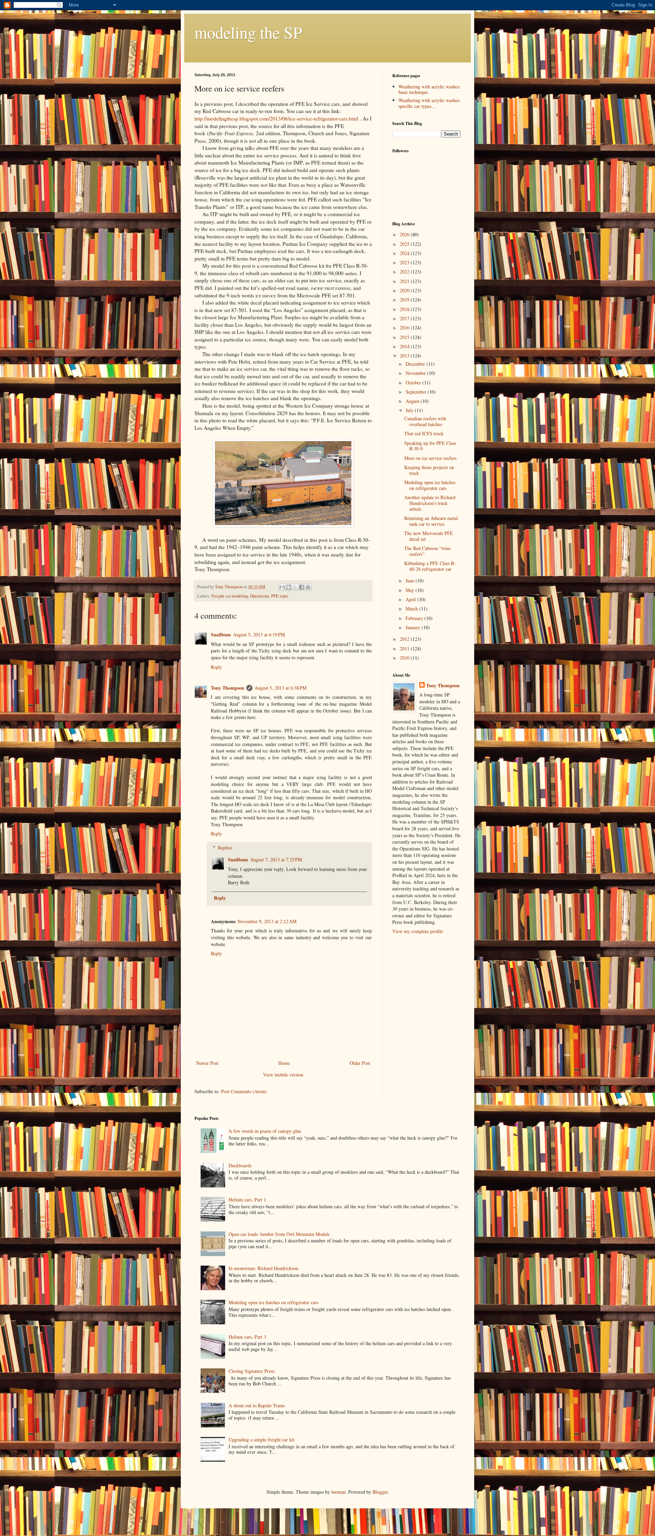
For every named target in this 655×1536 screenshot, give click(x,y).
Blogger (380, 1492)
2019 (405, 299)
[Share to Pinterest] (308, 587)
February (415, 618)
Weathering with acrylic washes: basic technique (429, 89)
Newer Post (207, 1063)
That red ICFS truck (423, 433)
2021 (405, 281)
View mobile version (283, 1074)
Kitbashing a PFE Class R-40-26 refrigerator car (429, 566)
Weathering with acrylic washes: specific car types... (429, 103)
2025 (405, 244)
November (416, 373)
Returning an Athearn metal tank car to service (431, 521)
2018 (405, 309)
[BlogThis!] (288, 587)
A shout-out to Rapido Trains (257, 1405)
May (411, 590)
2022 (405, 271)
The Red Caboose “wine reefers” (427, 551)
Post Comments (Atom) (244, 1091)
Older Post (360, 1063)
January (414, 627)
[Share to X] (295, 587)
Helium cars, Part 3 (247, 1337)
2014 (405, 346)
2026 (405, 234)
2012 (405, 639)
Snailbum (221, 634)
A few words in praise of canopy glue (265, 1131)
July (410, 410)
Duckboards (240, 1165)
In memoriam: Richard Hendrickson (263, 1268)
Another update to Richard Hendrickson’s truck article (429, 503)
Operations (259, 596)
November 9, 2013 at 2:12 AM (266, 921)
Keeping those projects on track (429, 470)
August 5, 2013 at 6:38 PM (280, 688)
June (411, 580)
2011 (405, 648)
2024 (405, 253)
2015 (405, 337)
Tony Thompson (227, 687)
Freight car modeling (230, 596)
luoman (338, 1492)
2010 (405, 657)
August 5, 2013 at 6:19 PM (259, 634)
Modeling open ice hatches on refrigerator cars (429, 485)
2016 (405, 327)
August (413, 401)
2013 (405, 355)
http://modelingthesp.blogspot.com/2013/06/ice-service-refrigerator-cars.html (276, 118)
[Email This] (282, 587)
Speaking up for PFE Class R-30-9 (430, 446)
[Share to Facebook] (301, 587)
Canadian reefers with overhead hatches (425, 421)
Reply (216, 667)
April (411, 599)
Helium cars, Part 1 (247, 1199)
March (412, 608)
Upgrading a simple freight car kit (261, 1439)
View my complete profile (417, 931)
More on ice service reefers (430, 458)
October (414, 382)
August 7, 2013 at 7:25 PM (276, 859)
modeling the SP (248, 32)
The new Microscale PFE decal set (428, 536)
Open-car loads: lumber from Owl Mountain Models (279, 1234)
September (416, 392)
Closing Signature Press (251, 1371)
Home (284, 1063)
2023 (405, 262)
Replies (225, 847)
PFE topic (280, 596)
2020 (405, 290)
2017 (405, 318)
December (416, 364)
